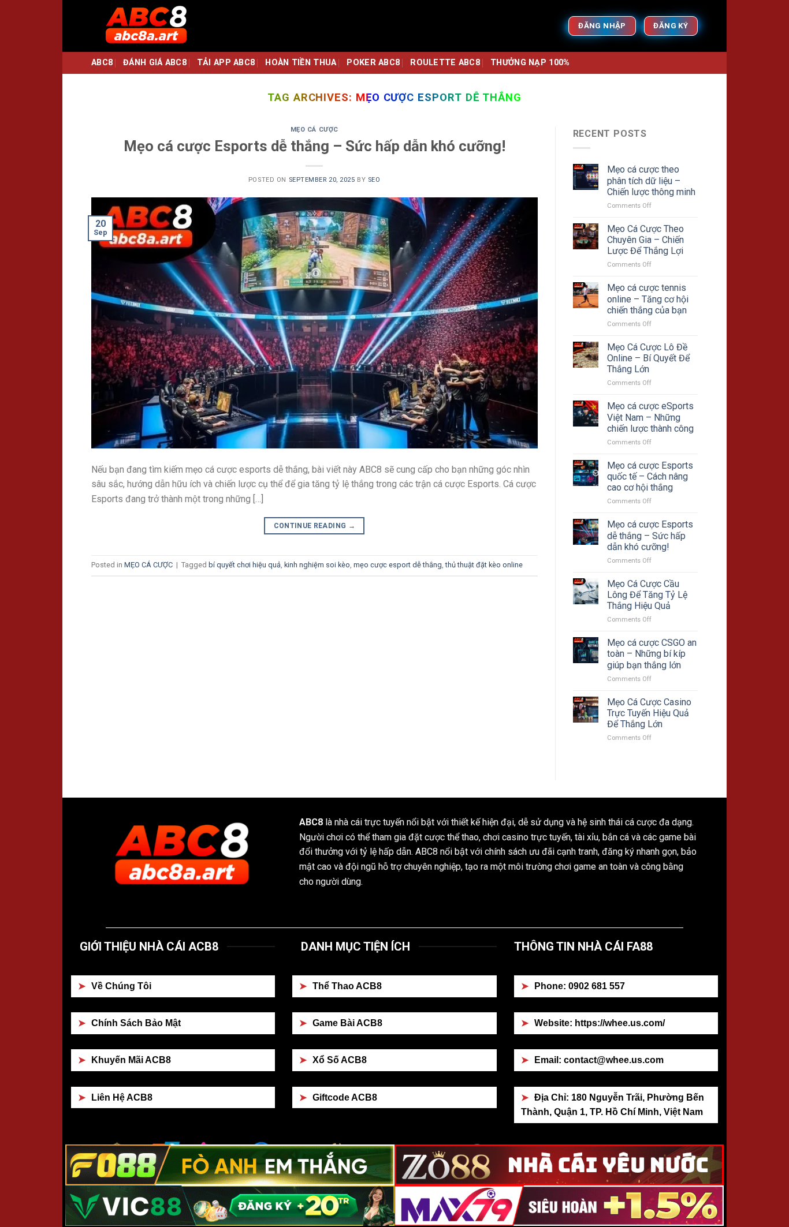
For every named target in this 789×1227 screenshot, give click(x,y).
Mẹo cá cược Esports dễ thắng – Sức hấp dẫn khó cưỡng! (314, 146)
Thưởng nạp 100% (530, 63)
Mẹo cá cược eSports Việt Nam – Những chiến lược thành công (650, 417)
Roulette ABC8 (445, 63)
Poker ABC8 (373, 63)
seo (374, 180)
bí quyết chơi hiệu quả (245, 564)
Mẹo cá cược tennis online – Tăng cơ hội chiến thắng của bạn (647, 298)
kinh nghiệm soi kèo (317, 564)
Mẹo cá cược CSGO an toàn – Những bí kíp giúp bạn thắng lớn (652, 653)
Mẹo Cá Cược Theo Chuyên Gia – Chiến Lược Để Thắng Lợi (645, 239)
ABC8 (102, 63)
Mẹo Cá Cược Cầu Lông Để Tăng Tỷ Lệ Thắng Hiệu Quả (647, 594)
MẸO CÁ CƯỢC (314, 129)
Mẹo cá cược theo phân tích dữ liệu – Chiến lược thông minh (651, 180)
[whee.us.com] (149, 26)
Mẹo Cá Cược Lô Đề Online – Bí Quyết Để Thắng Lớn (648, 358)
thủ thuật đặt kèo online (484, 564)
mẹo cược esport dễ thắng (397, 564)
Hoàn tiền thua (300, 63)
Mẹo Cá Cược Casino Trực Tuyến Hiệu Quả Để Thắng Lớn (649, 713)
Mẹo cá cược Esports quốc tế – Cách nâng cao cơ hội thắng (650, 476)
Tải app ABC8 (226, 63)
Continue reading (315, 526)
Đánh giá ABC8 (155, 63)
